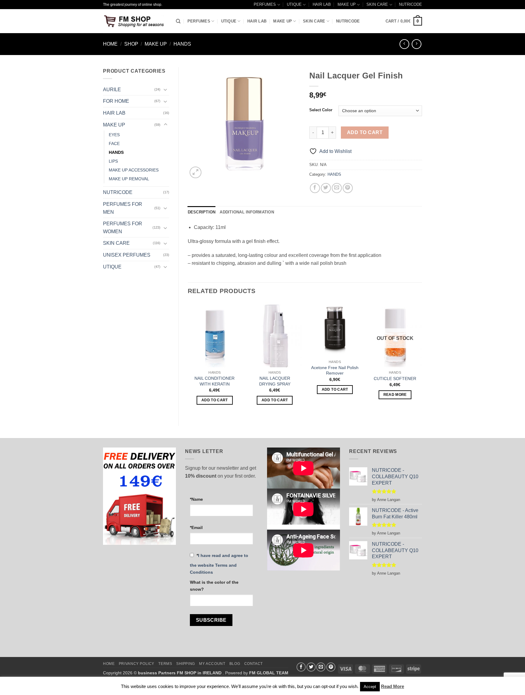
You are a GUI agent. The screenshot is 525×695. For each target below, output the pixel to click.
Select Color (320, 110)
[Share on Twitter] (326, 188)
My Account (212, 664)
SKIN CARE (377, 4)
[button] (404, 21)
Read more (395, 394)
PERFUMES (265, 4)
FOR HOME (116, 101)
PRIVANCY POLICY (136, 664)
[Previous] (188, 359)
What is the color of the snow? (214, 586)
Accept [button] (370, 686)
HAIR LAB (322, 4)
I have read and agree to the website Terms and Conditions (219, 564)
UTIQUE (294, 4)
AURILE (112, 89)
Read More (392, 686)
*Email (196, 527)
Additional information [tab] (247, 212)
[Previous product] (416, 44)
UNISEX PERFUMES (126, 255)
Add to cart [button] (214, 400)
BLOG (234, 664)
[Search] (178, 21)
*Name (196, 499)
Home (110, 44)
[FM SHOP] (135, 21)
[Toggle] (165, 89)
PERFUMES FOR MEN (122, 208)
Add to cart (365, 132)
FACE (114, 143)
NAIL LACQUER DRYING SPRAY (274, 381)
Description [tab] (202, 212)
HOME (109, 664)
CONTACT (253, 664)
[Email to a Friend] (337, 188)
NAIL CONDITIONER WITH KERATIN (214, 381)
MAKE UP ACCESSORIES (134, 170)
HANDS (182, 44)
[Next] (421, 359)
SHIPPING (185, 664)
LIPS (113, 161)
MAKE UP (347, 4)
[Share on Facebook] (315, 188)
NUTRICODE (410, 4)
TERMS (165, 664)
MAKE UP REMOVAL (129, 178)
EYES (114, 134)
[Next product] (404, 44)
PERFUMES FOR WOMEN (122, 227)
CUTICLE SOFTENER (395, 378)
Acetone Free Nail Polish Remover (335, 370)
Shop (131, 44)
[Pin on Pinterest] (348, 188)
